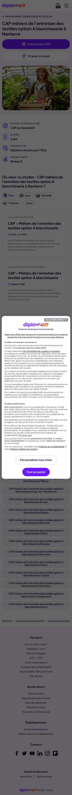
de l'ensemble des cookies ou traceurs (41, 351)
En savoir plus (25, 435)
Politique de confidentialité (51, 447)
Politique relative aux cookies (23, 449)
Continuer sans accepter (56, 320)
